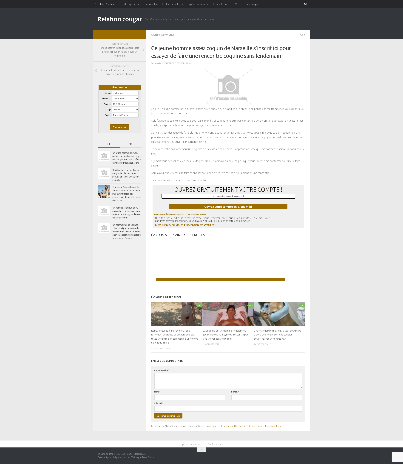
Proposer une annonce (190, 444)
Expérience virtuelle (198, 4)
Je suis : (108, 93)
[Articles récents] (109, 144)
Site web (158, 403)
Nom (157, 391)
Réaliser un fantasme (173, 4)
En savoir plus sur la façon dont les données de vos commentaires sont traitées (244, 425)
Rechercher (120, 127)
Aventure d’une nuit (105, 4)
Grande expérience (129, 4)
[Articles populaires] (131, 144)
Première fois (151, 4)
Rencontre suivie (221, 4)
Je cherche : (107, 98)
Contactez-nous (216, 444)
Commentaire (161, 370)
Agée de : (108, 104)
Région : (108, 115)
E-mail (235, 391)
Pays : (109, 110)
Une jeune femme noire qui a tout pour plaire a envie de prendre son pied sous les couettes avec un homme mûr (277, 334)
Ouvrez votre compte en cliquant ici (228, 207)
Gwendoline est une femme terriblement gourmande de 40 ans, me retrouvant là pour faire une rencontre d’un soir (225, 334)
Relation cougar (120, 19)
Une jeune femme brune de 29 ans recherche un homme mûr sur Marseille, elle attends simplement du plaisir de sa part (126, 194)
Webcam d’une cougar (246, 4)
